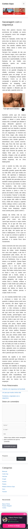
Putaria (4, 484)
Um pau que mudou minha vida (11, 392)
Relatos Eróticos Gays (8, 486)
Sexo (3, 489)
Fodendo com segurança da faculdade (13, 389)
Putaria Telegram (7, 506)
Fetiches (4, 476)
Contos (4, 507)
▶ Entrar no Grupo (14, 525)
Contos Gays (8, 4)
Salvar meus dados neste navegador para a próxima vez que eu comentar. (15, 439)
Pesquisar (5, 456)
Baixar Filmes (6, 504)
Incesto (4, 481)
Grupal (4, 479)
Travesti (4, 491)
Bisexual (4, 471)
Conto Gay (5, 474)
